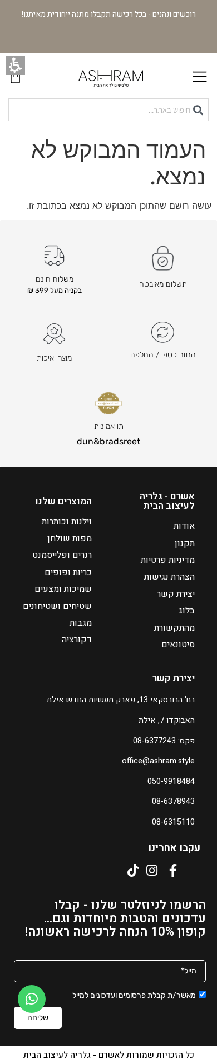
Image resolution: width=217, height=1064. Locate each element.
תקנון (185, 543)
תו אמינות (109, 426)
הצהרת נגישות (169, 576)
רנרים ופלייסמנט (62, 555)
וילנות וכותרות (67, 521)
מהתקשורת (174, 628)
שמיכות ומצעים (63, 589)
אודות (184, 526)
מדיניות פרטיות (168, 560)
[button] (15, 65)
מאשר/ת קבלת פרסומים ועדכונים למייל (134, 995)
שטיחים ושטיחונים (57, 606)
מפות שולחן (69, 538)
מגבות (81, 623)
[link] (32, 999)
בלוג (187, 610)
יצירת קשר (176, 594)
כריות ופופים (68, 572)
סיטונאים (178, 644)
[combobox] (108, 109)
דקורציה (77, 639)
